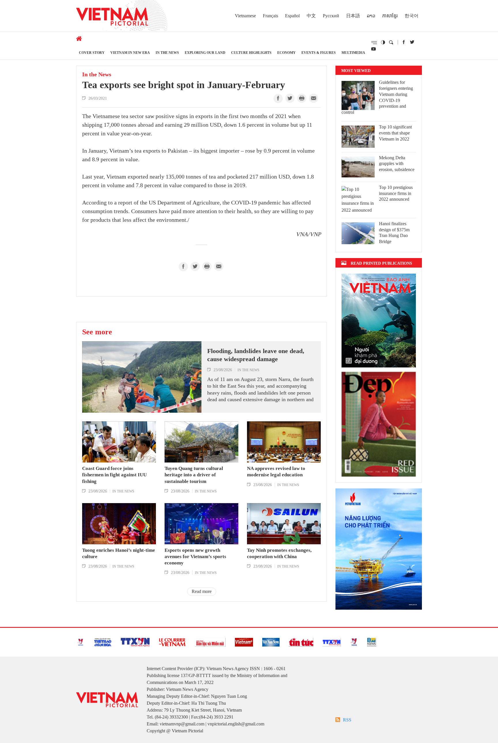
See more (97, 332)
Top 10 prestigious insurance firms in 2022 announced (396, 193)
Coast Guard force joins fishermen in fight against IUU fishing (114, 475)
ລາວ (371, 15)
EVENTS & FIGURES (318, 52)
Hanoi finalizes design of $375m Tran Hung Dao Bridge (394, 232)
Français (270, 15)
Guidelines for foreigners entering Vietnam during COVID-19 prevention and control (377, 97)
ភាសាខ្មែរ (390, 15)
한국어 (411, 15)
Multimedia (353, 52)
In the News (167, 52)
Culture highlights (251, 52)
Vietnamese (245, 15)
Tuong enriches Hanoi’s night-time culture (118, 553)
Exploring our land (205, 52)
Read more (202, 591)
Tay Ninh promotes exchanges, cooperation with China (279, 553)
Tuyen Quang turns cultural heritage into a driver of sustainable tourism (194, 475)
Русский (331, 15)
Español (292, 15)
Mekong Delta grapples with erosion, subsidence (396, 164)
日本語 (353, 15)
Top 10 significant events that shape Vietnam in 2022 (395, 133)
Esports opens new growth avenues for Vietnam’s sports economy (195, 556)
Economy (286, 52)
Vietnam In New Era (130, 52)
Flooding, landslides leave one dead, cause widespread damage (255, 355)
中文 (311, 15)
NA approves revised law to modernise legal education (276, 471)
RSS (347, 720)
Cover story (92, 52)
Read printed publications (381, 263)
